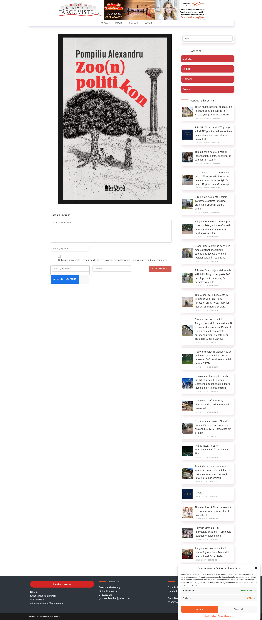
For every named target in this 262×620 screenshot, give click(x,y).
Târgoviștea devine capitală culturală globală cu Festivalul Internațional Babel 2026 (212, 552)
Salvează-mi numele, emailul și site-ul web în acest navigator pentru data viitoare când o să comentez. (113, 260)
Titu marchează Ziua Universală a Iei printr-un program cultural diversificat (213, 511)
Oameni (187, 79)
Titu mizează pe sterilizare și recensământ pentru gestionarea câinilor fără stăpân (213, 156)
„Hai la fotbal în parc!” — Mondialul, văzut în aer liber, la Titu (212, 449)
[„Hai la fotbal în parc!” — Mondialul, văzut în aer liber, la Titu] (187, 451)
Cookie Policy (210, 616)
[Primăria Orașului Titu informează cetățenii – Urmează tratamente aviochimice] (187, 533)
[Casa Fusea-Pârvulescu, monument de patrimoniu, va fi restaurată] (187, 406)
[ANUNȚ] (187, 494)
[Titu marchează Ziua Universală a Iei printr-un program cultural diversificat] (187, 512)
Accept (199, 609)
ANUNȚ (199, 492)
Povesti (186, 89)
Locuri (186, 68)
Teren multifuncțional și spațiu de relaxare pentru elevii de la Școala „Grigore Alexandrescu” (213, 111)
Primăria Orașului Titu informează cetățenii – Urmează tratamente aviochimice (213, 532)
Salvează (238, 609)
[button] (255, 568)
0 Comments (215, 118)
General (187, 58)
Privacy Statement (225, 616)
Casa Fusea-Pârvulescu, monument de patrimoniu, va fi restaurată (212, 404)
